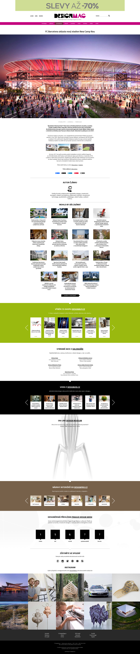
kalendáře (77, 348)
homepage (44, 23)
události (51, 23)
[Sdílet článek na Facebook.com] (57, 172)
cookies (81, 647)
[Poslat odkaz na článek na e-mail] (82, 172)
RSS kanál (77, 633)
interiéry (41, 15)
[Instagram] (62, 561)
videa (36, 15)
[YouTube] (77, 561)
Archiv (62, 637)
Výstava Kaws (54, 358)
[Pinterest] (72, 561)
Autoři (62, 635)
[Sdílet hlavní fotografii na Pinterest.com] (76, 172)
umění (96, 23)
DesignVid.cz (73, 387)
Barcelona (74, 165)
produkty (73, 23)
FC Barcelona (73, 169)
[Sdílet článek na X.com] (64, 172)
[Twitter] (67, 561)
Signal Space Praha (69, 372)
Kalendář (77, 635)
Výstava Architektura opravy (85, 358)
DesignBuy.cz (78, 309)
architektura (59, 23)
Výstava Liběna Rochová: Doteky (85, 365)
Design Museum (74, 420)
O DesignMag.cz (62, 633)
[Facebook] (57, 561)
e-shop (31, 15)
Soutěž (93, 633)
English (93, 637)
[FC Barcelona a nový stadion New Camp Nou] (70, 76)
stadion (81, 165)
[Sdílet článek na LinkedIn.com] (70, 172)
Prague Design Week (82, 517)
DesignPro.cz (81, 487)
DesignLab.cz (72, 651)
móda (79, 23)
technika (85, 23)
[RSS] (82, 561)
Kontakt (47, 633)
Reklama (47, 635)
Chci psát (47, 637)
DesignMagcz (73, 571)
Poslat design (93, 635)
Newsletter (78, 637)
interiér (66, 23)
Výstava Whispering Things (54, 365)
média (91, 23)
